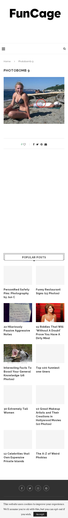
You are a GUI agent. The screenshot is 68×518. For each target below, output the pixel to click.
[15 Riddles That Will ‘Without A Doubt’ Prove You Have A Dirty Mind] (50, 312)
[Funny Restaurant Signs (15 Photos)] (50, 275)
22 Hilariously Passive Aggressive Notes (17, 330)
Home (7, 61)
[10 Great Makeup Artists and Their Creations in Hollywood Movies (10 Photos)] (50, 394)
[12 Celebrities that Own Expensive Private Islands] (18, 439)
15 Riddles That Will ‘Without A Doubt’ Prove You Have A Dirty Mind (49, 332)
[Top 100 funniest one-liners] (50, 353)
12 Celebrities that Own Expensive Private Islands (17, 457)
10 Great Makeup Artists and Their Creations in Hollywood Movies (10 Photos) (48, 416)
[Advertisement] (35, 30)
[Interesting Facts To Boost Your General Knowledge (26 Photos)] (18, 353)
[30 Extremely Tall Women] (18, 394)
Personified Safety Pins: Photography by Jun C (16, 293)
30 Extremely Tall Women (16, 410)
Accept (40, 514)
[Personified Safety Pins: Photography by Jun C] (18, 275)
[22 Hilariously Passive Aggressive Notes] (18, 312)
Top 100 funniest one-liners (47, 369)
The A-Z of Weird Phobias (47, 455)
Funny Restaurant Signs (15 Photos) (48, 291)
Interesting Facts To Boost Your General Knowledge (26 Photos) (18, 373)
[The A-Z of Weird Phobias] (50, 439)
